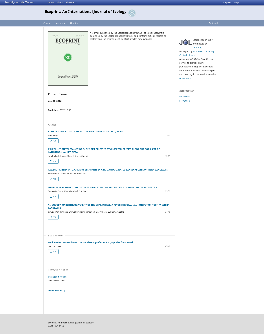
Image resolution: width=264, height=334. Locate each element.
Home (51, 2)
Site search (71, 2)
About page (185, 78)
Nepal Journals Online (19, 2)
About (60, 2)
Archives (60, 23)
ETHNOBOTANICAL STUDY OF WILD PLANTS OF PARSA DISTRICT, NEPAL (86, 131)
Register (227, 2)
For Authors (184, 100)
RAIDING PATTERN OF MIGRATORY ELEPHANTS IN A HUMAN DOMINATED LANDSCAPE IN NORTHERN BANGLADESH (108, 169)
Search (214, 23)
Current (47, 23)
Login (237, 2)
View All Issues (55, 290)
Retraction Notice (57, 276)
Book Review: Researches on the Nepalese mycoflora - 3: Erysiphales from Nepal (90, 242)
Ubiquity (197, 47)
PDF (54, 140)
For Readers (184, 96)
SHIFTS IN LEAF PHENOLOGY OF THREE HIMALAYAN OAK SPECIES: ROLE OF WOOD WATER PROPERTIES (102, 187)
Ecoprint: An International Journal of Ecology (86, 11)
